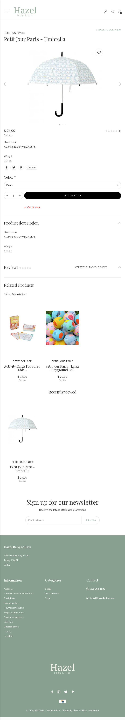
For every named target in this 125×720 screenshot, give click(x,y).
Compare (31, 167)
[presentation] (5, 84)
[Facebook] (52, 692)
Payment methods (14, 607)
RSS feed (94, 710)
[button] (7, 11)
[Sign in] (105, 11)
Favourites (99, 52)
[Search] (112, 11)
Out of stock (73, 195)
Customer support (14, 617)
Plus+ (84, 710)
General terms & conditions (18, 593)
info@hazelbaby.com (102, 598)
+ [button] (20, 195)
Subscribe (90, 520)
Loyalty (8, 631)
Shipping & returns (14, 612)
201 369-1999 (97, 588)
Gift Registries (11, 626)
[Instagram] (58, 692)
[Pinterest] (73, 692)
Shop (48, 588)
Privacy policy (11, 603)
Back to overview (109, 29)
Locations (9, 636)
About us (9, 588)
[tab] (62, 223)
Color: (9, 177)
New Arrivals (52, 593)
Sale (47, 598)
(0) (119, 131)
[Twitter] (66, 692)
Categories (53, 580)
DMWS (76, 710)
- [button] (7, 195)
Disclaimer (9, 598)
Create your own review (91, 267)
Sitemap (8, 621)
